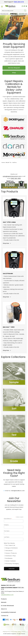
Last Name (6, 537)
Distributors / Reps (11, 555)
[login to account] (22, 6)
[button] (2, 6)
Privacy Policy (14, 631)
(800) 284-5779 (19, 2)
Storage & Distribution (12, 548)
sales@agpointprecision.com (12, 176)
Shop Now (6, 243)
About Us (4, 609)
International (9, 550)
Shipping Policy (6, 631)
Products (4, 599)
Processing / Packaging (12, 563)
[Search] (25, 11)
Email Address (8, 518)
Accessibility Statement (8, 612)
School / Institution (11, 561)
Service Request (14, 68)
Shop (14, 72)
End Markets (9, 558)
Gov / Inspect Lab (10, 545)
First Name (6, 531)
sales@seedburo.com (7, 594)
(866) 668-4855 (16, 178)
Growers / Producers (11, 553)
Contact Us (4, 615)
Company (6, 524)
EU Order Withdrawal (7, 605)
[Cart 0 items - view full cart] (26, 6)
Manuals (3, 602)
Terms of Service (21, 631)
